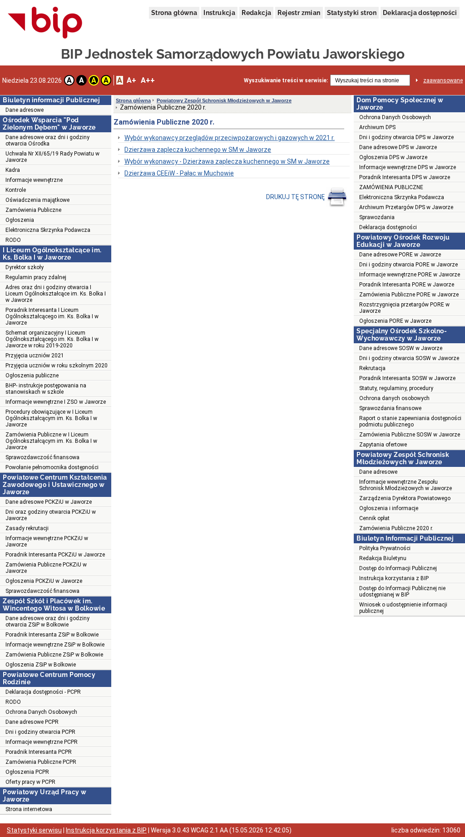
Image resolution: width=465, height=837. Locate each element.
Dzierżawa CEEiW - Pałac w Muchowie (179, 173)
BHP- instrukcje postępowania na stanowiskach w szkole (45, 388)
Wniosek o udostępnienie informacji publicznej (403, 607)
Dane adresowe (24, 110)
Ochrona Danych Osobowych (41, 712)
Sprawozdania (377, 217)
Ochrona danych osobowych (394, 398)
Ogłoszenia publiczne (32, 375)
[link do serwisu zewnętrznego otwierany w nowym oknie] (45, 23)
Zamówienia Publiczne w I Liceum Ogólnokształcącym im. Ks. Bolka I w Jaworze (51, 441)
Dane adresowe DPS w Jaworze (398, 147)
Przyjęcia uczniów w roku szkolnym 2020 (56, 365)
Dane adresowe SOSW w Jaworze (400, 348)
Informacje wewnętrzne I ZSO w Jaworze (55, 402)
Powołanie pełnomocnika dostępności (52, 467)
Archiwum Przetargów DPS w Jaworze (406, 207)
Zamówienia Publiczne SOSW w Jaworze (409, 434)
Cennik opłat (374, 518)
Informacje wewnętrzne (34, 180)
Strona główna (174, 12)
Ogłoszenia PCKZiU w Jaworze (43, 581)
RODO (13, 240)
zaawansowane (443, 80)
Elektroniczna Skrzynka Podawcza (47, 230)
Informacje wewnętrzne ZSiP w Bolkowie (54, 645)
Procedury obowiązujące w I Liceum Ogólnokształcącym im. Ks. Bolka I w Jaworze (51, 418)
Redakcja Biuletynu (382, 558)
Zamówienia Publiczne (33, 210)
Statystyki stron (351, 12)
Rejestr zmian (298, 12)
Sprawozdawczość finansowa (42, 457)
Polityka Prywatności (385, 548)
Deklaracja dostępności (420, 12)
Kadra (12, 170)
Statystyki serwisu (34, 830)
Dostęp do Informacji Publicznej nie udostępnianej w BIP (402, 591)
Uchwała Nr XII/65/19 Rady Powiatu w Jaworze (52, 156)
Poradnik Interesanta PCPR (38, 752)
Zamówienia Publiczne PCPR (40, 762)
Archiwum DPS (377, 127)
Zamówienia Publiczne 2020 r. (396, 528)
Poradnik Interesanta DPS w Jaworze (404, 177)
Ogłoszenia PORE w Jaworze (395, 321)
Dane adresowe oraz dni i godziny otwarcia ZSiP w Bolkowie (47, 621)
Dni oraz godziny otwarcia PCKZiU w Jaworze (50, 515)
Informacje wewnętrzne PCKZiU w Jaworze (46, 541)
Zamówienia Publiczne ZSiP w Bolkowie (54, 655)
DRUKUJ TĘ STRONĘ (296, 196)
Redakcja (256, 12)
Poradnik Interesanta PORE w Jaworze (406, 284)
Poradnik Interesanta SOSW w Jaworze (407, 378)
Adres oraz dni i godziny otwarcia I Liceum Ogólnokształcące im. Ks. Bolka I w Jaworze (55, 293)
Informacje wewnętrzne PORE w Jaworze (409, 274)
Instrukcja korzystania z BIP (394, 578)
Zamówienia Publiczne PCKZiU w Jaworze (46, 567)
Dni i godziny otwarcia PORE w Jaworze (408, 264)
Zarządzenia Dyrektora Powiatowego (404, 498)
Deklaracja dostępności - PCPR (43, 692)
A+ (131, 80)
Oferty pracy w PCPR (30, 782)
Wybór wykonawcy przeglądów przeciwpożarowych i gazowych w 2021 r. (229, 137)
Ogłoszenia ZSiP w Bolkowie (40, 665)
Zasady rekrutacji (27, 528)
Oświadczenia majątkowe (37, 200)
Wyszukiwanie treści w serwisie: (286, 80)
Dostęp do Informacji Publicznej (398, 568)
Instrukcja (219, 12)
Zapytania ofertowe (383, 444)
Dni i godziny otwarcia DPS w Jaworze (406, 137)
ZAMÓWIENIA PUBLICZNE (391, 187)
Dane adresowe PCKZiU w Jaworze (48, 502)
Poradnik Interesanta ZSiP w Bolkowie (52, 635)
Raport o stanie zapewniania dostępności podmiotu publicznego (410, 421)
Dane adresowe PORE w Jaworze (400, 254)
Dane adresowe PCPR (32, 722)
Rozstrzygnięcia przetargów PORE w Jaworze (404, 307)
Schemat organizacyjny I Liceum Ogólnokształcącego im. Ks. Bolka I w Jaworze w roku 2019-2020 (52, 339)
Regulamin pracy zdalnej (35, 277)
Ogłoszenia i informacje (388, 508)
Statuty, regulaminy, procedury (396, 388)
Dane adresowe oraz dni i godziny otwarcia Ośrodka (47, 140)
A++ (148, 80)
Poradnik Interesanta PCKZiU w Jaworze (55, 554)
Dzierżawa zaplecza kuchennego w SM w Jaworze (197, 149)
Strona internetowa (28, 809)
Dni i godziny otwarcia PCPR (40, 732)
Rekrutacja (372, 368)
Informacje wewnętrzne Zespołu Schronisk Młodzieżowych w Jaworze (405, 485)
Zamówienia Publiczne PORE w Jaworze (409, 294)
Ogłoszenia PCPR (27, 772)
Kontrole (15, 190)
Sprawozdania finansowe (390, 408)
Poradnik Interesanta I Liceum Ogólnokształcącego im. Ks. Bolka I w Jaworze (52, 316)
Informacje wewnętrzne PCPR (41, 742)
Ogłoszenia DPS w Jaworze (393, 157)
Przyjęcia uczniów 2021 (34, 355)
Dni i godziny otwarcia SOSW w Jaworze (409, 358)
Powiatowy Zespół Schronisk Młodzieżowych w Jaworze (224, 100)
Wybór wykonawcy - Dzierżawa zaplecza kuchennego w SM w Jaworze (227, 161)
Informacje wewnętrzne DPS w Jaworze (407, 167)
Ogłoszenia (19, 220)
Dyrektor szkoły (24, 267)
